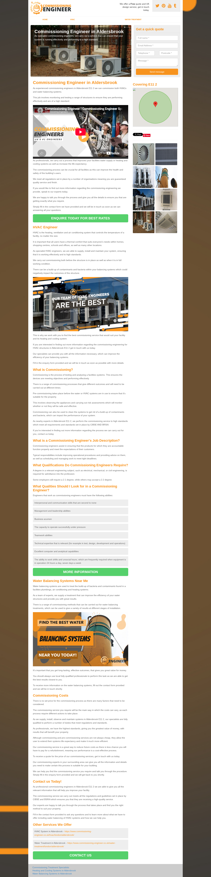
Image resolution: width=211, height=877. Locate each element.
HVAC (72, 19)
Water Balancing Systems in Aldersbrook (52, 873)
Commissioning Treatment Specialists (50, 867)
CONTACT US (81, 855)
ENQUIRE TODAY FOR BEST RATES (80, 218)
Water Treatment (133, 19)
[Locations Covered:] (32, 3)
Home (45, 19)
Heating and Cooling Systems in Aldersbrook (54, 870)
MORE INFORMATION (80, 572)
